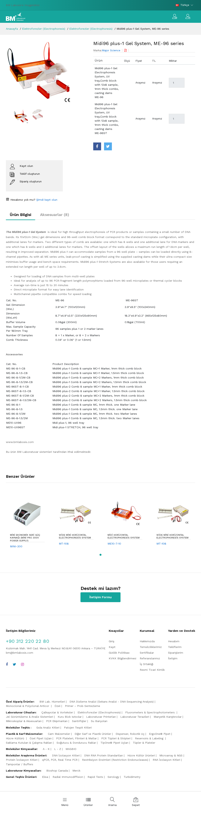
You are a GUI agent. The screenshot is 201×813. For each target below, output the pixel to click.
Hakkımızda (147, 641)
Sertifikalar (147, 652)
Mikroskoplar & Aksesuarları (24, 721)
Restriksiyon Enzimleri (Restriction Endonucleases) (115, 759)
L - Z (57, 749)
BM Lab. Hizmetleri (52, 701)
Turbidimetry (132, 776)
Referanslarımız (150, 658)
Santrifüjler (79, 721)
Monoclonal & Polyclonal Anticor (28, 705)
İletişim (172, 658)
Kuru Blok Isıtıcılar (70, 716)
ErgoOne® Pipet (159, 733)
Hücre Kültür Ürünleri (141, 755)
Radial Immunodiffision (68, 776)
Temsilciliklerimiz (151, 647)
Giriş (111, 641)
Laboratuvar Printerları (101, 716)
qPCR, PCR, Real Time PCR (60, 759)
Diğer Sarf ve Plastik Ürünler (93, 733)
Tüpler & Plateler (144, 742)
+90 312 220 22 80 (27, 641)
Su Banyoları (99, 721)
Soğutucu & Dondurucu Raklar (76, 742)
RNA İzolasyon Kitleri (166, 759)
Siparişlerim (175, 652)
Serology (113, 776)
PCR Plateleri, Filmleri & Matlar (76, 738)
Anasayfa (12, 28)
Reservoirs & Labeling (149, 738)
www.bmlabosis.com (20, 442)
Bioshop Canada (57, 770)
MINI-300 (16, 546)
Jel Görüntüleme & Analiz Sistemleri (29, 716)
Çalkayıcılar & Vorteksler (57, 712)
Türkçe (184, 4)
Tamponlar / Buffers (19, 764)
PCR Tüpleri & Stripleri (116, 738)
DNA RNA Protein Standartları (103, 755)
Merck (76, 770)
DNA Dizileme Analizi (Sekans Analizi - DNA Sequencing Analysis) (111, 701)
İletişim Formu (100, 597)
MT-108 (64, 543)
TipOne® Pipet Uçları (114, 742)
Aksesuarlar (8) (54, 214)
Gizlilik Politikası (119, 652)
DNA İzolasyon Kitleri (66, 755)
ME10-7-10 (114, 543)
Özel (57, 705)
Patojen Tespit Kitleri (78, 727)
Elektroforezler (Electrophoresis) (43, 28)
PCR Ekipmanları (57, 721)
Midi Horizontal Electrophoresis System (124, 536)
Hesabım (173, 641)
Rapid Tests (95, 776)
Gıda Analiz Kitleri (47, 727)
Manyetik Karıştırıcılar (168, 716)
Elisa (45, 776)
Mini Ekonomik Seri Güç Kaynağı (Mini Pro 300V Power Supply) (25, 538)
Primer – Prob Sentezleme (82, 705)
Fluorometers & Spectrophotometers (150, 712)
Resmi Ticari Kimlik (152, 669)
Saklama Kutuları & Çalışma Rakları (29, 742)
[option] (46, 72)
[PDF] (125, 50)
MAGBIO (71, 749)
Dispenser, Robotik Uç (130, 733)
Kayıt (112, 647)
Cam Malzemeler (59, 733)
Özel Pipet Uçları (41, 738)
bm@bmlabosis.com (19, 652)
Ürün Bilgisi (20, 214)
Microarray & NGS (171, 755)
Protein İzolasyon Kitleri (21, 759)
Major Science (111, 50)
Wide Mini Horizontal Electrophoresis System (75, 536)
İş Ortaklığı (146, 664)
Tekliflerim (175, 647)
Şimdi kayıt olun (46, 199)
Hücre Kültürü (15, 738)
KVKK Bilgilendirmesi (122, 658)
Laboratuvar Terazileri (134, 716)
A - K (46, 749)
